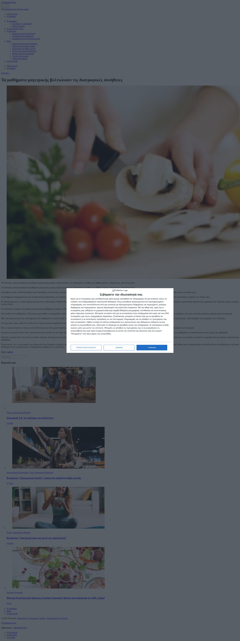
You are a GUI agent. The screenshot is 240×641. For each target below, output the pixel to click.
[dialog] (120, 320)
